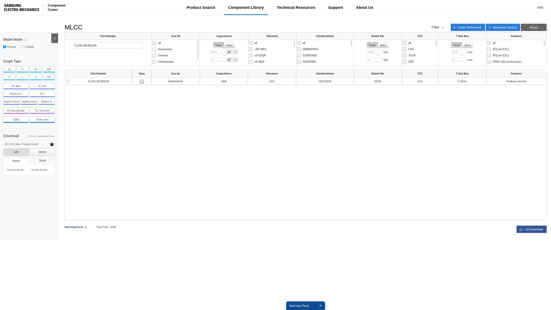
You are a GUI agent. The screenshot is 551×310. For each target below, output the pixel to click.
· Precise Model (15, 169)
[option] (175, 43)
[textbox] (108, 45)
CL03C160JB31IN (98, 81)
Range (218, 45)
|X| (35, 69)
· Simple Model (38, 169)
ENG (540, 7)
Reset (534, 27)
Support (335, 7)
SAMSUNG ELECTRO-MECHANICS (21, 7)
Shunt (42, 160)
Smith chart (42, 119)
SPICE (42, 152)
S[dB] (16, 119)
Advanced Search (505, 27)
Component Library (246, 7)
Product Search (201, 7)
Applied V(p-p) (11, 101)
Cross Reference (469, 27)
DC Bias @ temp (16, 110)
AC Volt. (42, 86)
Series (16, 160)
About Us (364, 7)
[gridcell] (98, 81)
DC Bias (16, 86)
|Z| (9, 69)
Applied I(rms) (29, 101)
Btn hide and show (54, 38)
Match (229, 45)
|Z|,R (48, 69)
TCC (42, 93)
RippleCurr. (16, 93)
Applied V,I (46, 101)
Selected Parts (299, 305)
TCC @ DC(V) (42, 110)
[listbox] (176, 53)
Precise (11, 46)
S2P (16, 152)
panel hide (442, 27)
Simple (30, 46)
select (67, 81)
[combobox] (232, 52)
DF (48, 77)
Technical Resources (296, 7)
